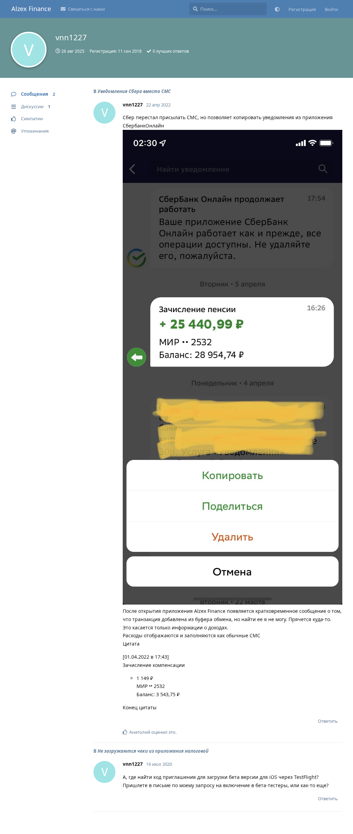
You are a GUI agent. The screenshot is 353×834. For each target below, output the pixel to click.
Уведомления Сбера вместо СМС (134, 91)
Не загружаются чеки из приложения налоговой (153, 751)
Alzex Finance (31, 8)
